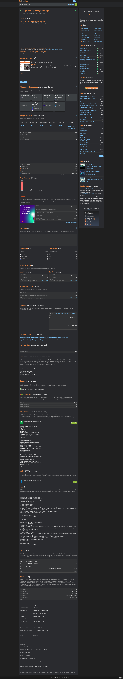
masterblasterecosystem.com (87, 59)
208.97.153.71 (83, 135)
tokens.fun (82, 73)
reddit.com (97, 34)
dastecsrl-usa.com (84, 64)
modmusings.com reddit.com (88, 109)
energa (22, 76)
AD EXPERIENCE (54, 1)
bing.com (84, 35)
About (67, 677)
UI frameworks (25, 95)
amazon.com (97, 32)
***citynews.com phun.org (87, 116)
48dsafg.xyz (34, 340)
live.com (96, 39)
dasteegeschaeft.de (85, 68)
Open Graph (59, 106)
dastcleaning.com (84, 54)
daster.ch (82, 52)
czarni (26, 76)
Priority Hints (48, 105)
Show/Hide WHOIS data (88, 194)
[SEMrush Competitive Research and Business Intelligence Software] (26, 196)
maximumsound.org (25, 337)
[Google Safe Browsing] (21, 389)
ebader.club (42, 337)
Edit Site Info (23, 82)
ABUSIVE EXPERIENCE (62, 1)
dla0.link (52, 340)
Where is (32, 305)
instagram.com (98, 30)
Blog (60, 677)
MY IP (74, 1)
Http (24, 487)
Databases (47, 95)
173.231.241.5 (83, 137)
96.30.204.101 (83, 144)
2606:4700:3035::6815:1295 (51, 49)
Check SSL (74, 423)
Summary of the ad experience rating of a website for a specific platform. (37, 268)
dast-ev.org (83, 55)
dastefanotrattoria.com (86, 63)
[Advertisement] (48, 36)
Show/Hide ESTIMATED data (89, 189)
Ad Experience (28, 265)
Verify (28, 471)
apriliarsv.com (59, 340)
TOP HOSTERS (48, 1)
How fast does (34, 345)
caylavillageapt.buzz (25, 340)
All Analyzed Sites (54, 677)
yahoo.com (97, 37)
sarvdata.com (34, 337)
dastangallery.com (84, 70)
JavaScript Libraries (35, 103)
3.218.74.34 (82, 132)
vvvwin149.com (83, 48)
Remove (84, 197)
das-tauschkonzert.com (86, 50)
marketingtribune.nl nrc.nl (87, 121)
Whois (25, 577)
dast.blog (82, 71)
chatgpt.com (85, 37)
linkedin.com (97, 35)
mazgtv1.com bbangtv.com (87, 98)
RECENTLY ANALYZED (41, 1)
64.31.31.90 (82, 153)
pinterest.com (85, 41)
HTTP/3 (58, 105)
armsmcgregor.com (51, 337)
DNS (24, 551)
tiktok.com (85, 34)
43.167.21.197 (83, 134)
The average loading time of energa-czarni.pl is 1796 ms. (33, 348)
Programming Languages (59, 96)
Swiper (35, 110)
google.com (85, 28)
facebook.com (86, 30)
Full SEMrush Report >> (71, 222)
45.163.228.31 (83, 148)
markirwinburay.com (63, 337)
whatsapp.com (98, 41)
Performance (47, 103)
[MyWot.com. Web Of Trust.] (21, 394)
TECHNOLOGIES (69, 1)
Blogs (22, 103)
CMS (68, 95)
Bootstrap (24, 98)
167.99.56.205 (83, 130)
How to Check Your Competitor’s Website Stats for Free (94, 179)
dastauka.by (83, 66)
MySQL (46, 98)
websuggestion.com (44, 340)
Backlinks (26, 228)
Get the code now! (91, 210)
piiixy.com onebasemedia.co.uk (88, 105)
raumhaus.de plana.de (86, 118)
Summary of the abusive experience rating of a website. (33, 289)
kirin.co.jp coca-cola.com (87, 100)
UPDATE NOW (91, 14)
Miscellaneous (59, 103)
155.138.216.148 (84, 142)
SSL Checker (33, 412)
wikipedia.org (85, 39)
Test (76, 482)
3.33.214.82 (82, 128)
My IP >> (101, 156)
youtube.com (97, 28)
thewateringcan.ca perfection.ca (89, 110)
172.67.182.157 (62, 49)
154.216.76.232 (83, 146)
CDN (33, 95)
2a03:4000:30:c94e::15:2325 (87, 151)
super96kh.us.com (84, 57)
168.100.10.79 (83, 141)
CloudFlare (36, 98)
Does (35, 357)
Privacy (63, 677)
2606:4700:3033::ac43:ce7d (87, 139)
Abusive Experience (30, 286)
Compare (72, 4)
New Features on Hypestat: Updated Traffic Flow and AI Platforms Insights (93, 173)
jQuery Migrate (37, 108)
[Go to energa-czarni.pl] (49, 10)
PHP (58, 99)
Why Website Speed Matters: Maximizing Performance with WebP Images (93, 166)
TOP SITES (35, 1)
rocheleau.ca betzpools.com (88, 103)
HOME (31, 1)
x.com (83, 32)
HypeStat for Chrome (92, 88)
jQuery (35, 106)
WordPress (70, 98)
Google (28, 381)
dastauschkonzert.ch (85, 61)
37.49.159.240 (83, 150)
